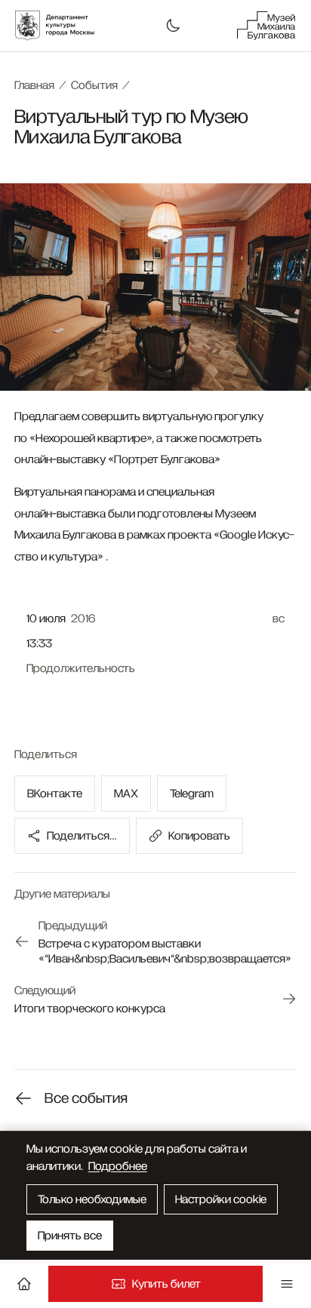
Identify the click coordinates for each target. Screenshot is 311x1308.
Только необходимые (92, 1199)
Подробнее (117, 1166)
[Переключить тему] (173, 26)
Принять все (70, 1236)
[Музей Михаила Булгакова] (266, 25)
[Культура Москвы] (62, 26)
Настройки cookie (220, 1199)
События (94, 85)
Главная (34, 85)
